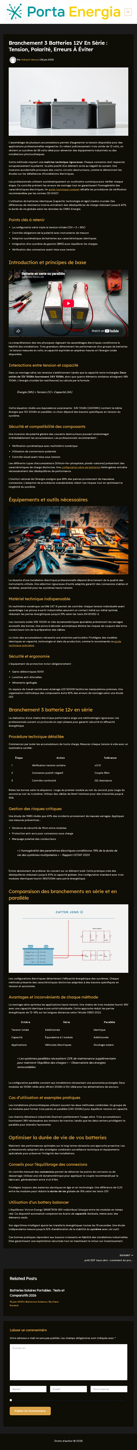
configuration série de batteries (80, 467)
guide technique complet (64, 189)
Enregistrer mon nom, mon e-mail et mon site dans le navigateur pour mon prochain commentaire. (69, 1400)
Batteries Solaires (36, 1301)
